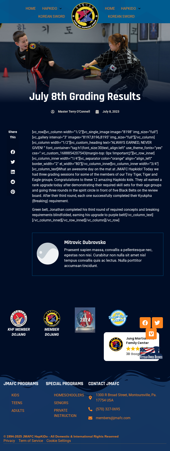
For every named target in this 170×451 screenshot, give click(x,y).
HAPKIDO (49, 8)
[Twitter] (157, 322)
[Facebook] (145, 322)
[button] (13, 152)
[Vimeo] (151, 333)
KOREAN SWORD (51, 16)
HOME (31, 8)
